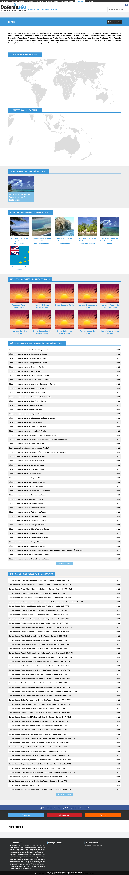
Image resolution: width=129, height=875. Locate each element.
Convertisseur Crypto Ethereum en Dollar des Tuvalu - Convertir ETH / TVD (39, 679)
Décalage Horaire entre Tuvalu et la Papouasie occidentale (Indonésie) (38, 439)
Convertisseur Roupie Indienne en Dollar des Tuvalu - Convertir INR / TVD (39, 632)
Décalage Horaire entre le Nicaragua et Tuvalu (28, 520)
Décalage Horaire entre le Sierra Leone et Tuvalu (29, 559)
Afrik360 (14, 1)
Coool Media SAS (52, 872)
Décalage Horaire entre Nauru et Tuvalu (25, 474)
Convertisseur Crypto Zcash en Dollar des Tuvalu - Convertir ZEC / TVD (38, 640)
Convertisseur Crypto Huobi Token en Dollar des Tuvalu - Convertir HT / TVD (40, 717)
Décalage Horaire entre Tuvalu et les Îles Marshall (29, 491)
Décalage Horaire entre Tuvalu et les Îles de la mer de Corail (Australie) (38, 452)
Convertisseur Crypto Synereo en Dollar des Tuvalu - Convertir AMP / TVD (39, 644)
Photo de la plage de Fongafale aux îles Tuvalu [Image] (19, 240)
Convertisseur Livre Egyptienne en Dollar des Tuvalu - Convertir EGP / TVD (39, 580)
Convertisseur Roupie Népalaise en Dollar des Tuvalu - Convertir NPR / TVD (40, 687)
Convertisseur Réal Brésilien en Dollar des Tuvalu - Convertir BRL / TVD (38, 636)
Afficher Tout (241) (65, 563)
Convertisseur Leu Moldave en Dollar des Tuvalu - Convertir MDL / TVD (38, 730)
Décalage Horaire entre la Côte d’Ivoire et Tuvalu (29, 529)
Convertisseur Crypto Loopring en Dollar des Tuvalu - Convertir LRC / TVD (39, 661)
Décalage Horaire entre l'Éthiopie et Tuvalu (26, 444)
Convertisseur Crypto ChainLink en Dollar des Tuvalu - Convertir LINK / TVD (40, 585)
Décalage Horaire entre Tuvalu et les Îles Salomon (29, 358)
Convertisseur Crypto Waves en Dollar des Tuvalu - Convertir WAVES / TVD (39, 755)
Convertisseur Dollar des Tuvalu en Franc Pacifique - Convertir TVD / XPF (39, 619)
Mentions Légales (39, 873)
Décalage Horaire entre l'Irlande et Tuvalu (26, 533)
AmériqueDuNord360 (67, 1)
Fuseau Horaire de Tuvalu (87, 332)
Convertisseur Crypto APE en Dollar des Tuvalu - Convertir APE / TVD (37, 708)
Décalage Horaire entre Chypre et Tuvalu (25, 371)
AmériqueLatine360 (52, 1)
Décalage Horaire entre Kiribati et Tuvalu (26, 503)
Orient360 (90, 1)
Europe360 (40, 1)
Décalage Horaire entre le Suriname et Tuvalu (27, 495)
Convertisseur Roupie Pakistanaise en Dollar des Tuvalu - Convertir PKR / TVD (41, 653)
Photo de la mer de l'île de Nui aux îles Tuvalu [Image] (64, 240)
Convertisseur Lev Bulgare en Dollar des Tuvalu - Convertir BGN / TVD (37, 593)
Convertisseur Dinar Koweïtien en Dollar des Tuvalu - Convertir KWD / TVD (39, 704)
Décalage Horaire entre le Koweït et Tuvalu (26, 465)
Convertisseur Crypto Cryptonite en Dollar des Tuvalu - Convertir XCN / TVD (40, 760)
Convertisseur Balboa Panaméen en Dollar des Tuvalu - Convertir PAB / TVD (40, 598)
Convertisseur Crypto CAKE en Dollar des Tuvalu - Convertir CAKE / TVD (38, 777)
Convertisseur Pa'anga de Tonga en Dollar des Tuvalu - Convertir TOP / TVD (40, 789)
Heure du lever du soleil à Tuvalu (64, 332)
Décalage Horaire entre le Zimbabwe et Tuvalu (28, 354)
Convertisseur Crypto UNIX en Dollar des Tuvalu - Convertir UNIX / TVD (38, 747)
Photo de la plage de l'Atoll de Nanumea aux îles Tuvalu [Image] (87, 240)
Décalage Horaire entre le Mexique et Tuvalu (27, 525)
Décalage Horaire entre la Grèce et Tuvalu (26, 469)
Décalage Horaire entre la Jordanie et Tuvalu (27, 431)
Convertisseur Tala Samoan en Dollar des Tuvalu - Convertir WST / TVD (38, 683)
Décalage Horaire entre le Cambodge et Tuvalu (28, 427)
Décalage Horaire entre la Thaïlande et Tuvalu (27, 512)
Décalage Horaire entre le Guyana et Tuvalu (26, 478)
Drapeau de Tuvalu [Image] (19, 268)
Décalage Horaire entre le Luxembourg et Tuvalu (29, 375)
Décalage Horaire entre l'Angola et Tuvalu (26, 405)
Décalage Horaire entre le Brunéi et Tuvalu (26, 367)
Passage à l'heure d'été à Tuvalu (19, 306)
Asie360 (21, 1)
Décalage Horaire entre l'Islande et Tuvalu (26, 486)
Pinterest (65, 815)
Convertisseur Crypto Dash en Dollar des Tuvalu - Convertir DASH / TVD (38, 721)
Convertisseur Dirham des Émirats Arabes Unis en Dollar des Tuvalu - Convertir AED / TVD (46, 602)
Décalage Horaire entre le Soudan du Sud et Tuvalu (30, 397)
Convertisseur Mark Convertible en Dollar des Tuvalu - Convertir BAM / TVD (40, 696)
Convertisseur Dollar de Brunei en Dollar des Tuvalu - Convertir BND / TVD (39, 713)
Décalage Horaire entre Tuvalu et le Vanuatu (27, 461)
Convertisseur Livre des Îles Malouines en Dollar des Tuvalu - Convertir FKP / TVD (42, 772)
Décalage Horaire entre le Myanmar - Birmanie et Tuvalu (32, 384)
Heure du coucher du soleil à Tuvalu (41, 332)
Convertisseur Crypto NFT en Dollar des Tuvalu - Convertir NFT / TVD (37, 751)
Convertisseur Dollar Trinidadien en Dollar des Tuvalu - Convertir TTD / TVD (40, 700)
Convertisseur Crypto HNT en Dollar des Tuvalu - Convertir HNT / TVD (37, 734)
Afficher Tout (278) (65, 794)
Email (104, 815)
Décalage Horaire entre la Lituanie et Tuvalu (27, 456)
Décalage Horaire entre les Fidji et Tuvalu (26, 422)
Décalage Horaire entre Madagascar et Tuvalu (28, 363)
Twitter (26, 815)
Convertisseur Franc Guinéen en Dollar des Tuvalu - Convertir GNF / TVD (38, 610)
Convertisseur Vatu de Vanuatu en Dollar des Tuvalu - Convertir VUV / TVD (39, 615)
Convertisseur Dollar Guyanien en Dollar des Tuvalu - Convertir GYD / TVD (39, 666)
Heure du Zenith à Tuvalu (19, 332)
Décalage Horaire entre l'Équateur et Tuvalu (27, 546)
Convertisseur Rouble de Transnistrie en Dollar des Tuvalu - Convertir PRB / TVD (42, 738)
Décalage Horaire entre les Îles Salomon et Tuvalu (29, 555)
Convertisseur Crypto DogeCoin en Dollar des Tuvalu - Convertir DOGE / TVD (40, 627)
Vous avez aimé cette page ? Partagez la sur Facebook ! (65, 808)
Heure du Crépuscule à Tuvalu (87, 306)
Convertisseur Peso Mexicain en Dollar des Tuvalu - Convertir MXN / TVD (39, 743)
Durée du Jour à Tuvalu (64, 305)
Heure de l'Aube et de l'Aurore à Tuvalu (110, 306)
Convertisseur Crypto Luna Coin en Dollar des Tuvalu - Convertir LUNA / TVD (40, 764)
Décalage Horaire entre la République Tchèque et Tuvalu (32, 418)
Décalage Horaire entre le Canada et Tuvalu (27, 508)
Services (55, 9)
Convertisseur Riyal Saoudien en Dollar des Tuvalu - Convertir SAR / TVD (38, 623)
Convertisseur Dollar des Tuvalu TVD (24, 785)
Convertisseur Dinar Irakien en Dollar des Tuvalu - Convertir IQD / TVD (37, 768)
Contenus (46, 9)
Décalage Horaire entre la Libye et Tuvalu (26, 414)
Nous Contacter (89, 873)
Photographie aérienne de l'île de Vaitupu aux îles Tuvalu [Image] (41, 240)
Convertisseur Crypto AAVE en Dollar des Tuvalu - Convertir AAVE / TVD (38, 649)
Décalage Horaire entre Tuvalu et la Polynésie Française (32, 350)
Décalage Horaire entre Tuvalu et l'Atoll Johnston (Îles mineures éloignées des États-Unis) (46, 550)
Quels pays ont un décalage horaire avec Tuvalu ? (29, 448)
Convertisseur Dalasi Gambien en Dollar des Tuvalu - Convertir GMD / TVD (39, 606)
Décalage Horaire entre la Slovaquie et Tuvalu (27, 388)
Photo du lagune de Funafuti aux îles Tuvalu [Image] (109, 240)
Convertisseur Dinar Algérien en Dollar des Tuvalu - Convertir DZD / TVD (38, 725)
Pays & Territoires (34, 9)
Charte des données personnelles (75, 873)
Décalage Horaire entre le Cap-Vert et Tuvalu (27, 401)
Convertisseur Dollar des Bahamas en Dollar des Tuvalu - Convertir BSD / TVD (41, 657)
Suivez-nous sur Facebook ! (93, 845)
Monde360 (5, 1)
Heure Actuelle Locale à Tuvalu (110, 332)
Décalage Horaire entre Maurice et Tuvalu (26, 499)
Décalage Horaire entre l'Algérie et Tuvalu (26, 410)
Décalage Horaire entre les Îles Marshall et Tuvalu (29, 380)
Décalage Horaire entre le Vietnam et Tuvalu (27, 392)
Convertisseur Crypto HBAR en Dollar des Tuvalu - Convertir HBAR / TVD (38, 674)
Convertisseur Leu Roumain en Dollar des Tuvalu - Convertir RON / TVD (38, 781)
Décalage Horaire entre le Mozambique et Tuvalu (29, 538)
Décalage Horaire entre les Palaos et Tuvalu (27, 482)
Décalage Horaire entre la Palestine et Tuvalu (27, 516)
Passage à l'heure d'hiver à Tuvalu (42, 306)
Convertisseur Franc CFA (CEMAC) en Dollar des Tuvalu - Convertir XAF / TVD (40, 589)
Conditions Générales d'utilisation (55, 873)
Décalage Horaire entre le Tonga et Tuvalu (26, 542)
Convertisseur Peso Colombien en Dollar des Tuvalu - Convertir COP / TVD (39, 670)
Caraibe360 (30, 1)
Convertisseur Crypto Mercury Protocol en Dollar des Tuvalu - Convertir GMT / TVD (43, 691)
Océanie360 (80, 1)
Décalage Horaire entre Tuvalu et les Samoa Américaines (32, 435)
